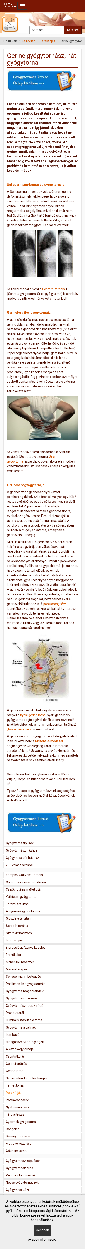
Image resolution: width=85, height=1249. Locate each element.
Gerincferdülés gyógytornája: (29, 312)
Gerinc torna (14, 1071)
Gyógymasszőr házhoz (22, 858)
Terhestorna (15, 1085)
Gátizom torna (16, 1151)
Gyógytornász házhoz (21, 850)
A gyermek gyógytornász (24, 911)
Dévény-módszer (18, 1136)
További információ (41, 1239)
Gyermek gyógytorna (21, 1122)
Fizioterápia (14, 940)
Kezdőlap (28, 41)
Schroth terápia (17, 926)
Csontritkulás (15, 1056)
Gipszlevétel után (18, 918)
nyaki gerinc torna (33, 715)
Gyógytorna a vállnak (21, 1027)
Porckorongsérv (17, 1100)
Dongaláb (12, 1129)
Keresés (73, 30)
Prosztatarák (15, 1013)
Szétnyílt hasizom (19, 933)
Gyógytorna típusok (20, 843)
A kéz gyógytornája (20, 1049)
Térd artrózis (15, 1114)
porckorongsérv (54, 604)
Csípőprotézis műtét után (24, 889)
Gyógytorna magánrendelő (25, 991)
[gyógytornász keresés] (42, 81)
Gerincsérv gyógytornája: (26, 485)
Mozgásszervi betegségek (25, 1042)
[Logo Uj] (42, 22)
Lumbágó (12, 1034)
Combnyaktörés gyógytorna (26, 882)
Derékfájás (47, 41)
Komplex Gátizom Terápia (24, 875)
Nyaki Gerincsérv (17, 1107)
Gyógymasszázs (18, 1190)
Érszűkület (13, 955)
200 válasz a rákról (19, 865)
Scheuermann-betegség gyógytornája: (36, 184)
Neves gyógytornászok (22, 1182)
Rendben (42, 1230)
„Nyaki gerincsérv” (20, 729)
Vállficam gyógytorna (21, 897)
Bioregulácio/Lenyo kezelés (25, 947)
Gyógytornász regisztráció (25, 1005)
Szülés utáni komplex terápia (26, 1078)
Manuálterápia (16, 969)
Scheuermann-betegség (23, 976)
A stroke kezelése (19, 1143)
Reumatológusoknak (21, 1175)
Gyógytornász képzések (23, 1161)
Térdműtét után (17, 904)
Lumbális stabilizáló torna (24, 1020)
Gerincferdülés (16, 1063)
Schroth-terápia (53, 289)
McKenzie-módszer (49, 741)
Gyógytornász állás (19, 1168)
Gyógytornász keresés (22, 998)
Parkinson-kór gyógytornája (25, 984)
